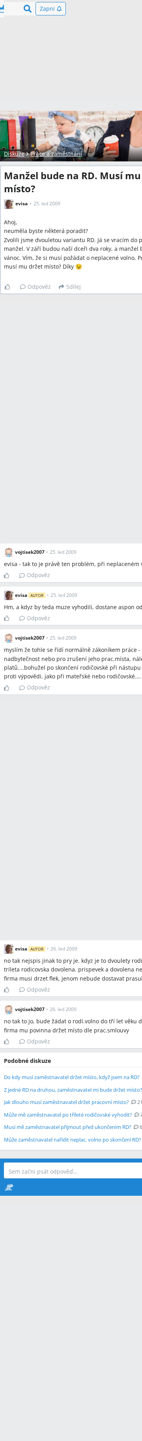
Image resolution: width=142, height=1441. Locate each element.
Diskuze (14, 153)
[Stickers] (9, 1187)
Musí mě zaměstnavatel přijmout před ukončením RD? (67, 1126)
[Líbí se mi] (10, 287)
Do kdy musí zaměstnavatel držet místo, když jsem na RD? (72, 1077)
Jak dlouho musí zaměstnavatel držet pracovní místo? (66, 1102)
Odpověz (39, 286)
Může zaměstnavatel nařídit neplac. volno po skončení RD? (72, 1139)
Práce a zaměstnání (56, 153)
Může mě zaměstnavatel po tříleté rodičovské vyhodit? (68, 1114)
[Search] (28, 8)
